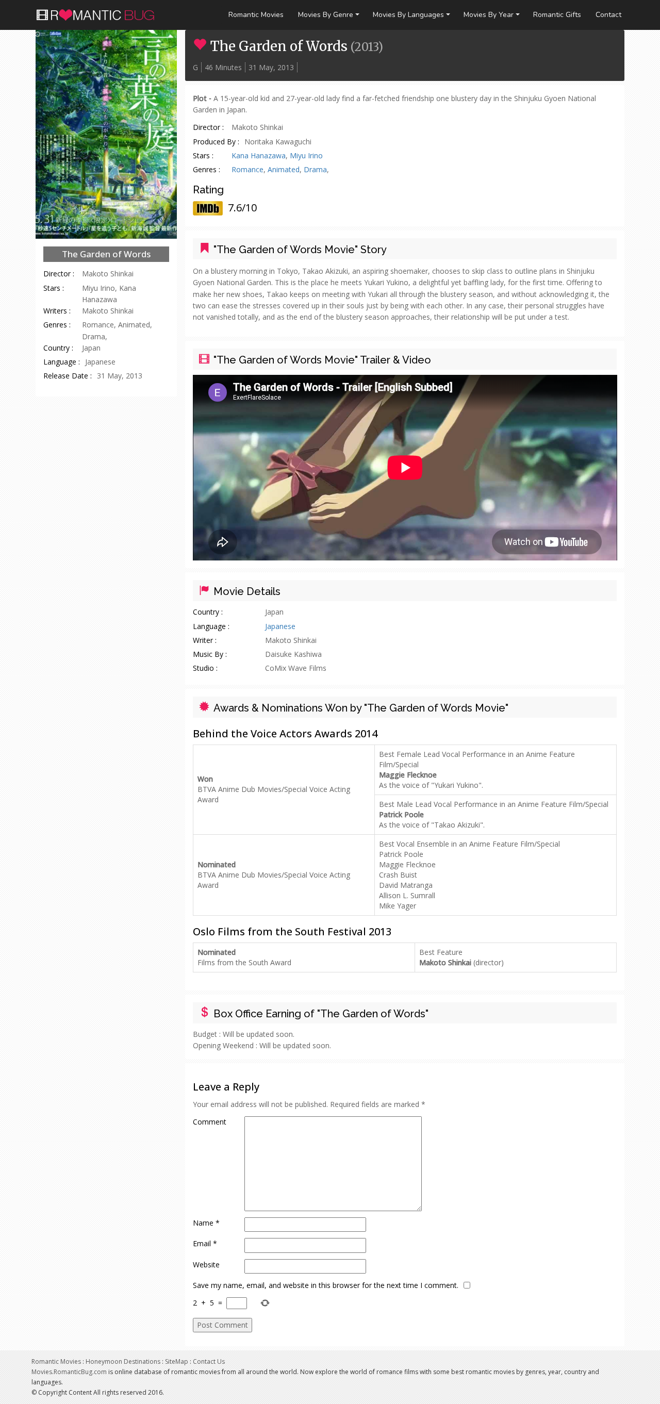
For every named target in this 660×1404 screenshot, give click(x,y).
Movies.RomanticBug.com (69, 1371)
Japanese (280, 626)
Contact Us (209, 1361)
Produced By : (216, 141)
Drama (315, 169)
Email (205, 1243)
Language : (61, 362)
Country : (58, 348)
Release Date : (67, 376)
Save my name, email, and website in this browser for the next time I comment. (325, 1285)
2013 (366, 47)
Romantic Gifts (557, 15)
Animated (284, 169)
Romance (247, 169)
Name (206, 1223)
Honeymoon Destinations (123, 1361)
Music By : (210, 654)
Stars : (53, 288)
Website (206, 1264)
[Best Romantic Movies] (99, 13)
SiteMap (176, 1361)
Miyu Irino (306, 155)
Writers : (57, 311)
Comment (209, 1122)
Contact (608, 15)
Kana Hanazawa (259, 155)
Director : (58, 273)
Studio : (205, 668)
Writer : (205, 640)
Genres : (57, 324)
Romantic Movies (256, 15)
